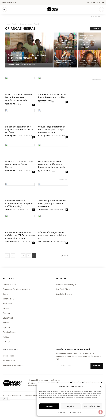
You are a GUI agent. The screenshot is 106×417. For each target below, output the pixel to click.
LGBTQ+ (6, 342)
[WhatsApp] (100, 2)
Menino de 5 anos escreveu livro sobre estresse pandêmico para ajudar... (18, 97)
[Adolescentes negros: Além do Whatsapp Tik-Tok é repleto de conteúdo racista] (20, 222)
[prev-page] (7, 255)
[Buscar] (101, 9)
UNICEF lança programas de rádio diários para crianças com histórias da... (51, 129)
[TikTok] (91, 2)
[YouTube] (94, 2)
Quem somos (8, 356)
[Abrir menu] (4, 9)
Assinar (96, 366)
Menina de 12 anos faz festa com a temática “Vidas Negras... (19, 164)
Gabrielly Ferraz (11, 103)
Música (6, 323)
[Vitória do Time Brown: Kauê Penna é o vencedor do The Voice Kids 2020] (53, 84)
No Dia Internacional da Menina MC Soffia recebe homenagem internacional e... (52, 164)
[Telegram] (103, 2)
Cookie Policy (62, 412)
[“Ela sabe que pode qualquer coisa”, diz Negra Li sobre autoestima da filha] (53, 190)
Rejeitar (70, 406)
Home (7, 24)
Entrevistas (7, 303)
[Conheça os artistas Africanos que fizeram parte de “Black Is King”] (20, 190)
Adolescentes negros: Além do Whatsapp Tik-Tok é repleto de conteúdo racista (20, 235)
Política (6, 337)
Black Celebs (8, 318)
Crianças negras (26, 24)
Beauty (6, 308)
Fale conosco (9, 360)
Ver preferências (92, 406)
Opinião (6, 327)
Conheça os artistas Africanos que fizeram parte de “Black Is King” (18, 203)
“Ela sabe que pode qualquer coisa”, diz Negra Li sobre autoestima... (52, 203)
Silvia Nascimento (12, 241)
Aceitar (49, 406)
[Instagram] (88, 2)
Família (14, 24)
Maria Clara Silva (45, 100)
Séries (6, 294)
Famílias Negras (9, 332)
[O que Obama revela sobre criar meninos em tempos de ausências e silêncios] (65, 58)
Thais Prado (9, 209)
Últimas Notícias (9, 284)
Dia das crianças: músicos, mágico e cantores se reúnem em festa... (19, 129)
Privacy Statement (76, 412)
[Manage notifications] (101, 412)
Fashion (6, 313)
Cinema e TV (8, 299)
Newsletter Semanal (9, 2)
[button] (101, 386)
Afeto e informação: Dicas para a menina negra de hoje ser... (52, 235)
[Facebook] (97, 2)
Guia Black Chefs (63, 289)
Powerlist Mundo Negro (66, 284)
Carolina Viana (13, 64)
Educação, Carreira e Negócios (16, 289)
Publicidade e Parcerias (13, 365)
